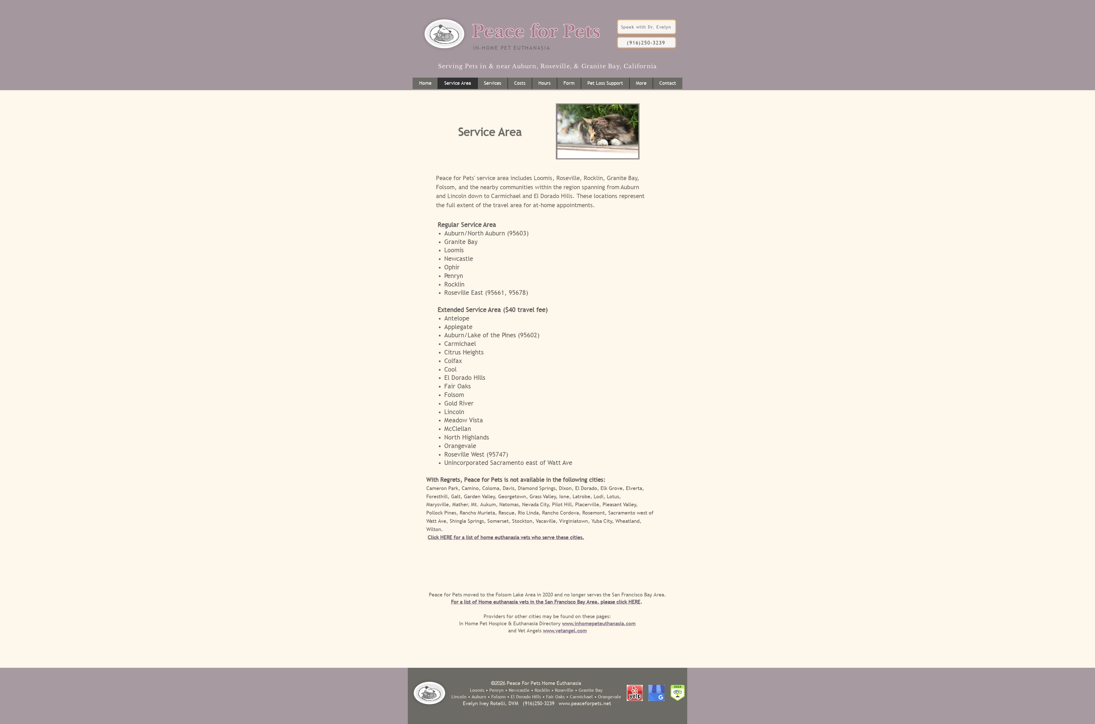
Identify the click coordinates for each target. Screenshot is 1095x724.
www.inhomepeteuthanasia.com (599, 623)
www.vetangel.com (565, 630)
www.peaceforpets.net (585, 703)
